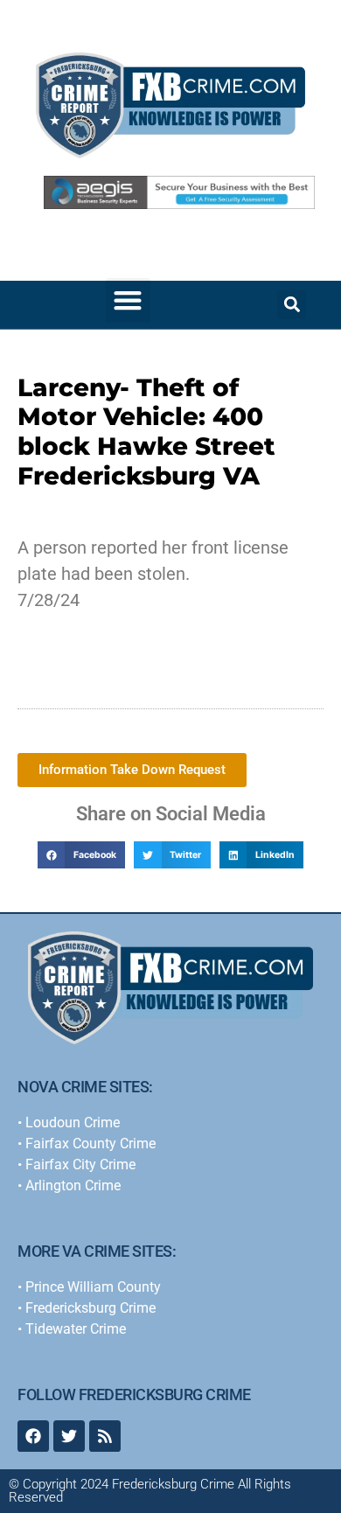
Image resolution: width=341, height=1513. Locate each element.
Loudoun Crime (72, 1122)
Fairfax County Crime (90, 1143)
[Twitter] (69, 1436)
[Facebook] (33, 1436)
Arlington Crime (73, 1185)
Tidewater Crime (75, 1329)
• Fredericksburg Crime (86, 1308)
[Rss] (105, 1436)
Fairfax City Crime (80, 1164)
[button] (128, 300)
